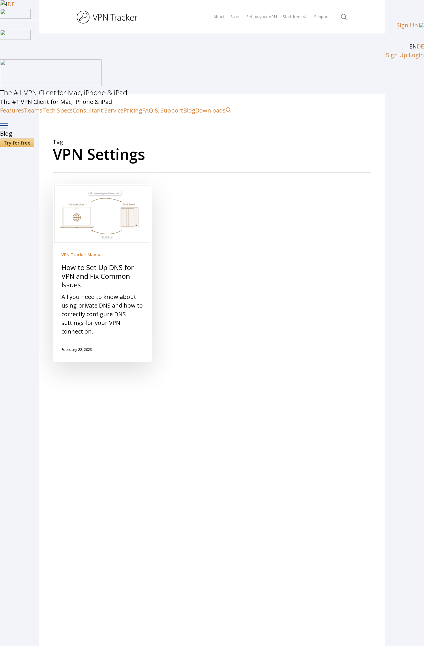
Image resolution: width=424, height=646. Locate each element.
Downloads (210, 110)
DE (420, 46)
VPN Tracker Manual (82, 254)
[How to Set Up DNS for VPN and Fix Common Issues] (102, 273)
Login (416, 55)
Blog (189, 110)
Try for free (17, 143)
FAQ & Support (162, 110)
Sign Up (407, 25)
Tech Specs (57, 110)
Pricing (132, 110)
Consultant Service (98, 110)
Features (12, 110)
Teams (33, 110)
